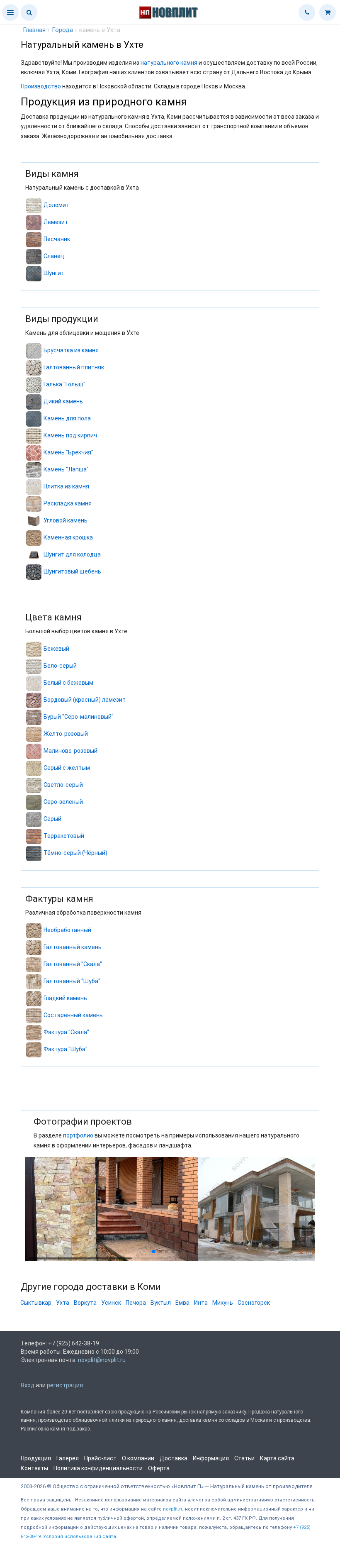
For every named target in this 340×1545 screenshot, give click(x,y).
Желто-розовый (66, 733)
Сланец (54, 256)
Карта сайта (277, 1458)
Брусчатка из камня (71, 350)
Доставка (173, 1458)
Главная (34, 30)
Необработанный (67, 930)
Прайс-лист (100, 1458)
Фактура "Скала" (66, 1032)
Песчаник (57, 239)
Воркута (85, 1302)
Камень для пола (67, 418)
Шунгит (54, 273)
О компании (138, 1458)
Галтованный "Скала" (73, 964)
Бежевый (56, 648)
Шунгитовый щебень (72, 571)
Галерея (67, 1458)
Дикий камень (63, 401)
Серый (52, 818)
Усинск (111, 1302)
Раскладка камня (68, 503)
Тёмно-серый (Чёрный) (75, 852)
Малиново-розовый (70, 750)
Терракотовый (64, 835)
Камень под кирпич (70, 435)
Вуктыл (161, 1302)
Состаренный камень (73, 1015)
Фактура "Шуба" (65, 1049)
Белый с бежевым (68, 682)
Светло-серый (63, 784)
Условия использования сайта (79, 1536)
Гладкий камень (65, 998)
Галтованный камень (73, 947)
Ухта (62, 1302)
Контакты (34, 1468)
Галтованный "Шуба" (72, 981)
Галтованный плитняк (74, 367)
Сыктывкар (35, 1302)
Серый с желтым (67, 767)
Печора (136, 1302)
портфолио (78, 1135)
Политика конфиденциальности (98, 1468)
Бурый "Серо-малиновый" (79, 716)
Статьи (244, 1458)
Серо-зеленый (63, 801)
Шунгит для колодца (72, 554)
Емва (182, 1302)
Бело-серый (60, 665)
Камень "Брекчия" (68, 452)
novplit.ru (173, 1509)
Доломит (56, 205)
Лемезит (56, 222)
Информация (211, 1458)
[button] (10, 12)
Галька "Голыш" (64, 384)
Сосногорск (254, 1302)
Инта (201, 1302)
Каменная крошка (68, 537)
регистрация (65, 1385)
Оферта (159, 1468)
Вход (27, 1385)
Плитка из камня (66, 486)
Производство (41, 86)
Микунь (222, 1302)
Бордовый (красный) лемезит (85, 699)
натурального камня (169, 62)
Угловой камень (65, 520)
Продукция (36, 1458)
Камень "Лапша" (66, 469)
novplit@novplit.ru (102, 1360)
